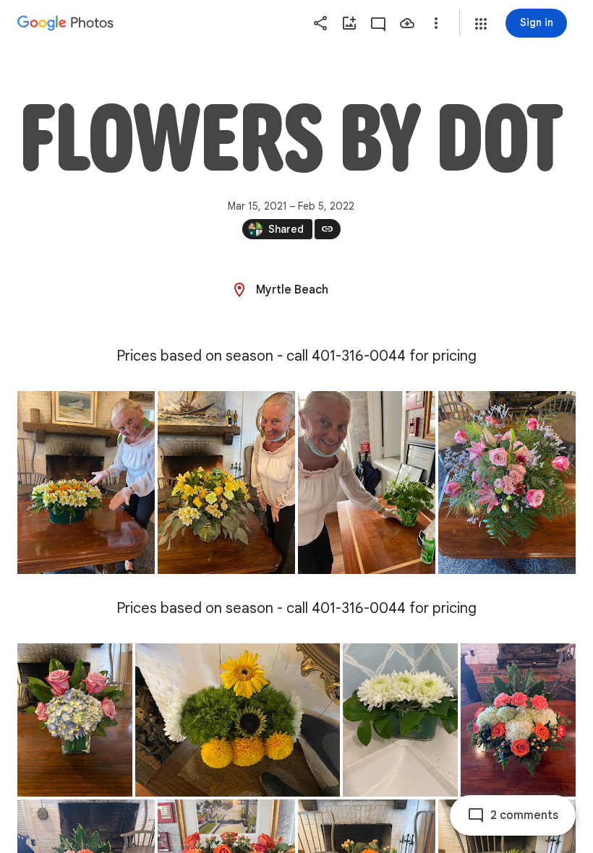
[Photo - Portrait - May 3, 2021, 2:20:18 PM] (400, 720)
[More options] (436, 23)
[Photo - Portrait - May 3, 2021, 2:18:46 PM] (507, 482)
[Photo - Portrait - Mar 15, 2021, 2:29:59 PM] (86, 482)
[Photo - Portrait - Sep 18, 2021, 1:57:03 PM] (518, 720)
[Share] (320, 23)
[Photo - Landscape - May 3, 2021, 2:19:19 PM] (237, 720)
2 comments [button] (524, 815)
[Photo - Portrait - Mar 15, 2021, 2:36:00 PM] (366, 482)
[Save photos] (407, 23)
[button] (480, 23)
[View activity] (378, 23)
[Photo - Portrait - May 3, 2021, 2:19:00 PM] (74, 720)
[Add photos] (349, 23)
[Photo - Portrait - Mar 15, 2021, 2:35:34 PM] (226, 482)
